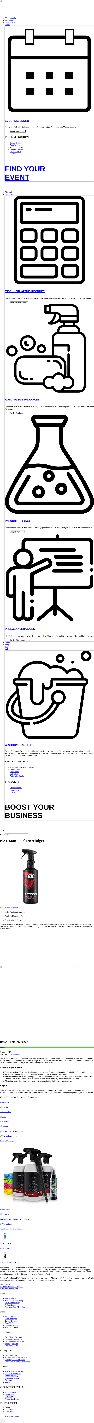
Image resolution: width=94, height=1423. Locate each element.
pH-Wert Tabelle (17, 520)
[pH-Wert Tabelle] (49, 512)
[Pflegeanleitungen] (49, 620)
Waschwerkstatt (18, 745)
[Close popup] (2, 1421)
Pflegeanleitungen (20, 628)
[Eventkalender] (49, 113)
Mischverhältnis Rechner (25, 291)
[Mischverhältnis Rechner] (49, 283)
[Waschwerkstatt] (49, 737)
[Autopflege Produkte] (49, 391)
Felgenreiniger (14, 1054)
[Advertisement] (47, 949)
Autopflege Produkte (22, 399)
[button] (49, 25)
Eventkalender (17, 120)
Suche (2, 834)
